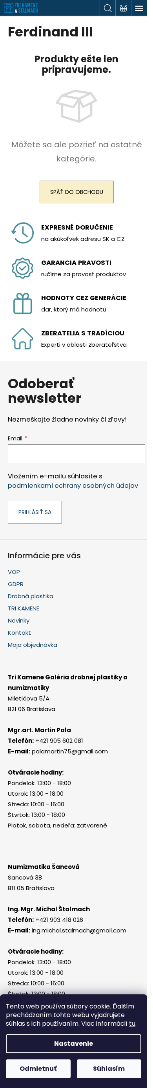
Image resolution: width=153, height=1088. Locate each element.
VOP (14, 572)
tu (132, 1023)
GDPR (16, 584)
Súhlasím (109, 1068)
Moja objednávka (32, 645)
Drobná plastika (30, 596)
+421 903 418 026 (59, 920)
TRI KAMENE (23, 608)
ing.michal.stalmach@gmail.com (79, 930)
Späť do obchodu (76, 192)
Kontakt (19, 632)
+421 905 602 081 (59, 741)
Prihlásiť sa (34, 512)
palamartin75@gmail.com (70, 751)
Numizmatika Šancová (44, 867)
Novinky (18, 620)
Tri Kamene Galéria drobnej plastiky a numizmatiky (68, 682)
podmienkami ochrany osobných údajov (73, 485)
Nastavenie (73, 1043)
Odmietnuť (38, 1068)
